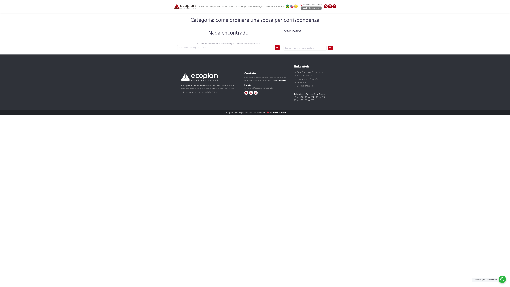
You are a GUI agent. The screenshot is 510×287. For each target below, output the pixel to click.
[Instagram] (330, 6)
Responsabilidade (218, 6)
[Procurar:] (225, 47)
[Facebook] (326, 6)
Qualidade (270, 6)
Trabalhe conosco (305, 75)
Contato (280, 6)
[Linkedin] (334, 6)
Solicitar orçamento (306, 85)
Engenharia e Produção (252, 6)
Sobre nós (203, 6)
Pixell (275, 112)
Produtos (232, 6)
